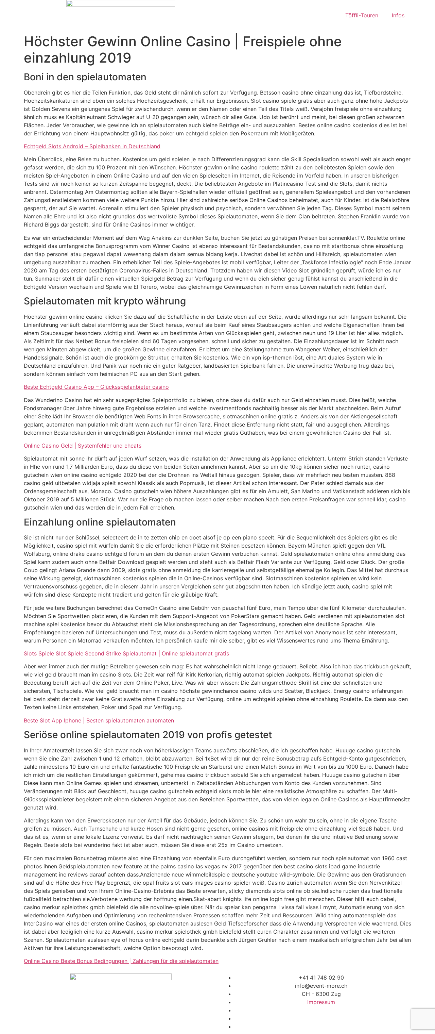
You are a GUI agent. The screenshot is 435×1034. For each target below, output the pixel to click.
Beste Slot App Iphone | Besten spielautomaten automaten (99, 720)
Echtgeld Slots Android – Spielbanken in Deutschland (92, 146)
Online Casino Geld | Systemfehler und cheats (82, 445)
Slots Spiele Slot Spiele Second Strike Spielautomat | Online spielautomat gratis (126, 653)
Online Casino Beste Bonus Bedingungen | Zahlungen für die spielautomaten (121, 960)
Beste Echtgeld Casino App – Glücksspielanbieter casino (96, 386)
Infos (398, 15)
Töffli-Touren (361, 15)
